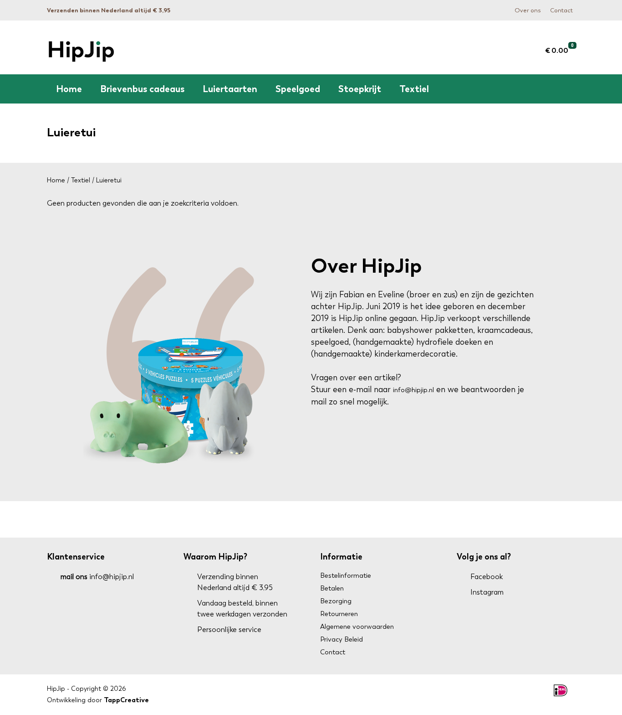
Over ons (528, 10)
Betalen (332, 588)
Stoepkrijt (359, 88)
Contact (561, 10)
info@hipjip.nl (413, 390)
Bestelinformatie (345, 575)
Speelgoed (297, 88)
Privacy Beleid (341, 639)
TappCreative (126, 700)
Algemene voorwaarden (357, 626)
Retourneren (339, 614)
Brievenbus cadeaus (142, 88)
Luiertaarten (230, 88)
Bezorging (336, 601)
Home (69, 88)
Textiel (414, 88)
